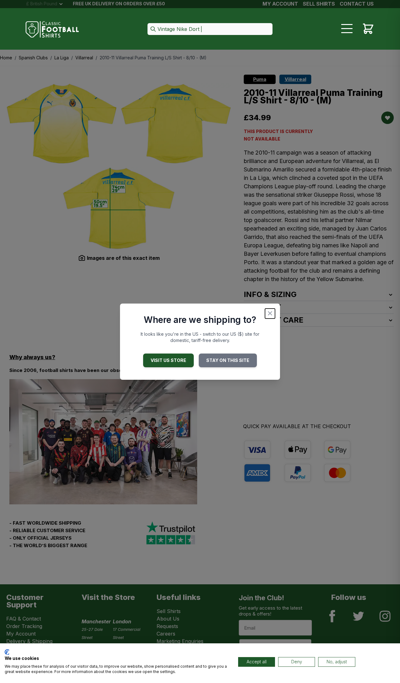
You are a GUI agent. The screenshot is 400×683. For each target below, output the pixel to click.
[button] (210, 29)
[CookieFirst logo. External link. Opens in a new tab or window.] (7, 652)
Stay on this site (227, 360)
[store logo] (52, 29)
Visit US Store (168, 360)
